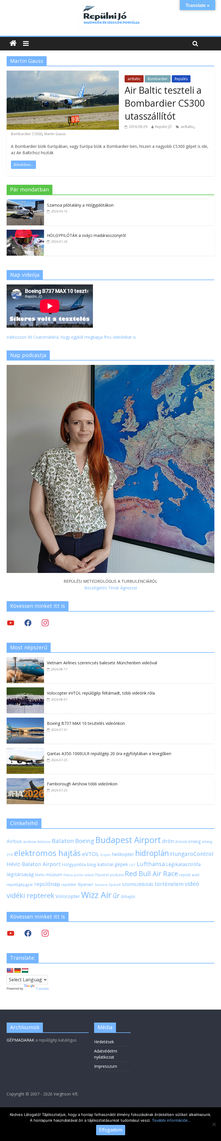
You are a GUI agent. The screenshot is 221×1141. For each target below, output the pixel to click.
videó (192, 884)
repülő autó (189, 874)
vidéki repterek (30, 895)
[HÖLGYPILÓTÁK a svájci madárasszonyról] (25, 232)
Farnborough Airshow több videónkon (82, 784)
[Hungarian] (25, 971)
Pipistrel (102, 874)
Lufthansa (151, 864)
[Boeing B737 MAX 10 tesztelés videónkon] (25, 720)
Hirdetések (104, 1041)
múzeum (54, 874)
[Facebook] (28, 622)
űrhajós (128, 896)
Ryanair (86, 884)
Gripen (105, 855)
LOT (132, 865)
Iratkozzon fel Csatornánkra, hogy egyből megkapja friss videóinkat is (71, 337)
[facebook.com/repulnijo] (28, 933)
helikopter (123, 854)
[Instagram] (45, 622)
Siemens (101, 885)
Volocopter (68, 896)
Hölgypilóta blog (79, 864)
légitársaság (20, 874)
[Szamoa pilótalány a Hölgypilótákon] (25, 202)
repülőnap (47, 883)
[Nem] (214, 1124)
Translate (42, 988)
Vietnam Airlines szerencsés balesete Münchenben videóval (102, 662)
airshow (29, 841)
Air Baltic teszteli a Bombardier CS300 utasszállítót (165, 103)
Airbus (14, 841)
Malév (40, 874)
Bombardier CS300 (26, 133)
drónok (181, 841)
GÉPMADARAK (20, 1040)
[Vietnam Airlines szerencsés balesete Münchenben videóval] (25, 660)
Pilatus (68, 875)
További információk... (171, 1120)
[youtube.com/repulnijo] (11, 933)
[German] (17, 971)
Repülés (181, 78)
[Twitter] (11, 622)
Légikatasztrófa (183, 864)
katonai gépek (112, 864)
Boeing (84, 841)
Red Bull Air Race (151, 873)
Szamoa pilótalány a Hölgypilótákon (80, 205)
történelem (169, 883)
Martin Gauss (55, 133)
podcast (117, 874)
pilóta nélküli (84, 875)
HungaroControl (191, 854)
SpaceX (115, 884)
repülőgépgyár (20, 884)
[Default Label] (45, 933)
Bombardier (158, 78)
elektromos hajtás (47, 852)
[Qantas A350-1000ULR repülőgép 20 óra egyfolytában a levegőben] (25, 751)
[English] (10, 971)
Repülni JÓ (163, 126)
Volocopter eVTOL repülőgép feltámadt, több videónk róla (101, 693)
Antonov (44, 841)
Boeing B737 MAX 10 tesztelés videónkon (86, 723)
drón (168, 840)
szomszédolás (137, 884)
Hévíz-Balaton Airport (34, 864)
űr (116, 895)
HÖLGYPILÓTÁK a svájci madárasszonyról (86, 235)
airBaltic (134, 78)
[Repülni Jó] (110, 6)
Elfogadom (110, 1130)
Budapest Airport (128, 839)
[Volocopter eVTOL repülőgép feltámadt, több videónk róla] (25, 690)
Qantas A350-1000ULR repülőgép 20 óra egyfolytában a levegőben (109, 753)
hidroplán (152, 853)
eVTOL (90, 854)
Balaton (63, 841)
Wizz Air (96, 895)
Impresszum (105, 1066)
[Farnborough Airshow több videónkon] (25, 781)
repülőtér (69, 884)
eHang (194, 841)
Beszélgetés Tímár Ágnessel (110, 588)
